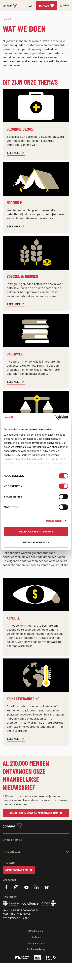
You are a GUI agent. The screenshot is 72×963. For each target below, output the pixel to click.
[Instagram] (16, 887)
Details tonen (54, 520)
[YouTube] (26, 887)
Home (6, 18)
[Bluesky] (46, 887)
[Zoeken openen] (30, 5)
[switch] (63, 486)
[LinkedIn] (36, 887)
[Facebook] (6, 887)
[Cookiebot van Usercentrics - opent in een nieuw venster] (53, 417)
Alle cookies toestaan (36, 531)
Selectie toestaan (36, 542)
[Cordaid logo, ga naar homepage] (10, 5)
